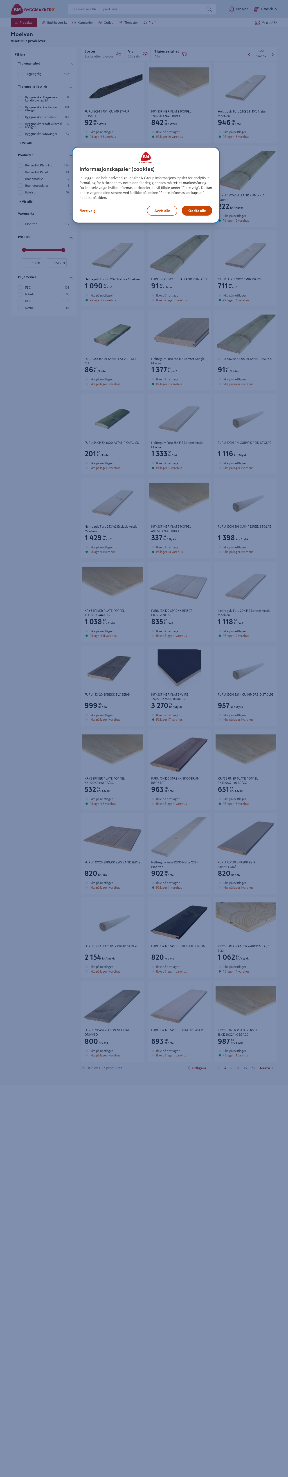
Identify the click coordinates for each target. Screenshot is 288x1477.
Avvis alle (162, 210)
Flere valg (87, 210)
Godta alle (197, 210)
